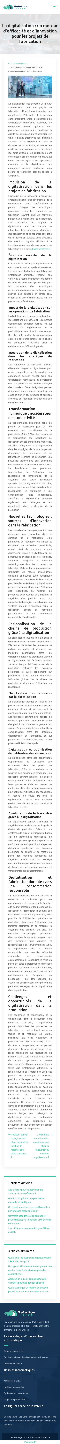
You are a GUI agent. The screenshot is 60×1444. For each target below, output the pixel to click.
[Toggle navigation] (54, 7)
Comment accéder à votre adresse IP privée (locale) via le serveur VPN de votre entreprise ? (29, 1220)
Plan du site (30, 1442)
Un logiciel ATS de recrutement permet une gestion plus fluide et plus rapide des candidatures (30, 1270)
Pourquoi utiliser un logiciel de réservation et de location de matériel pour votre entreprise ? (19, 1146)
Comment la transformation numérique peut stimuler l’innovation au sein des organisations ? (41, 1146)
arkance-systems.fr (40, 249)
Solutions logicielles (19, 64)
